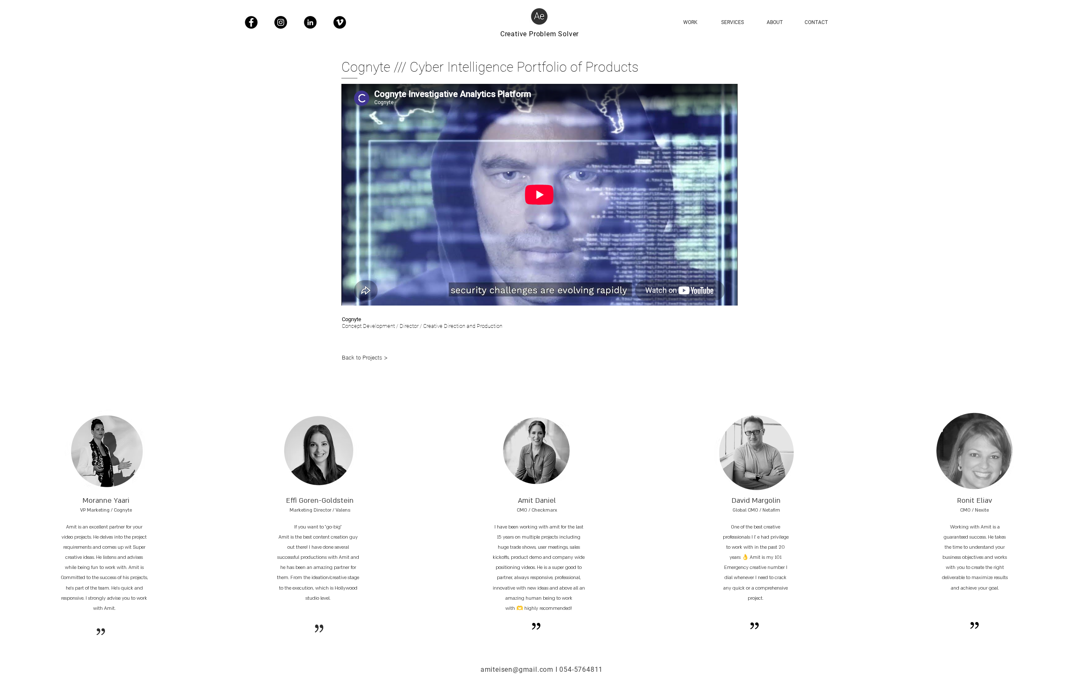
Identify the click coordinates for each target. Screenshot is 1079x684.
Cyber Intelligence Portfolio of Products (524, 67)
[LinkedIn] (310, 22)
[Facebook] (251, 22)
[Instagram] (280, 22)
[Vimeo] (339, 22)
